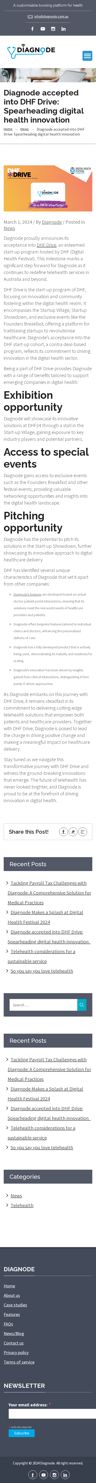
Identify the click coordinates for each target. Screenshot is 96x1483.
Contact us (14, 1343)
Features (12, 1314)
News (24, 129)
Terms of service (19, 1362)
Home (8, 129)
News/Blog (14, 1333)
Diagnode (52, 222)
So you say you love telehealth (42, 971)
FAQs (8, 1324)
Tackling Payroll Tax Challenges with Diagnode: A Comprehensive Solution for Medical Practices (49, 892)
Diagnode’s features (27, 594)
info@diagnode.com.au (51, 16)
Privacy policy (16, 1352)
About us (12, 1295)
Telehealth (22, 1205)
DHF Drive (46, 245)
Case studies (15, 1305)
